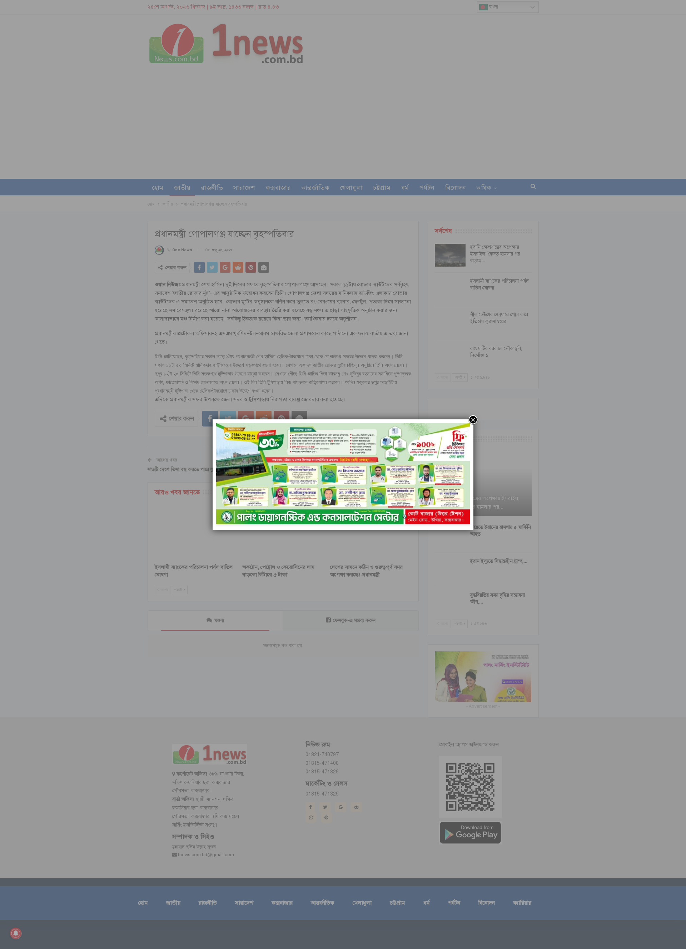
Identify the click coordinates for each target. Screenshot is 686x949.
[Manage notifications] (15, 933)
